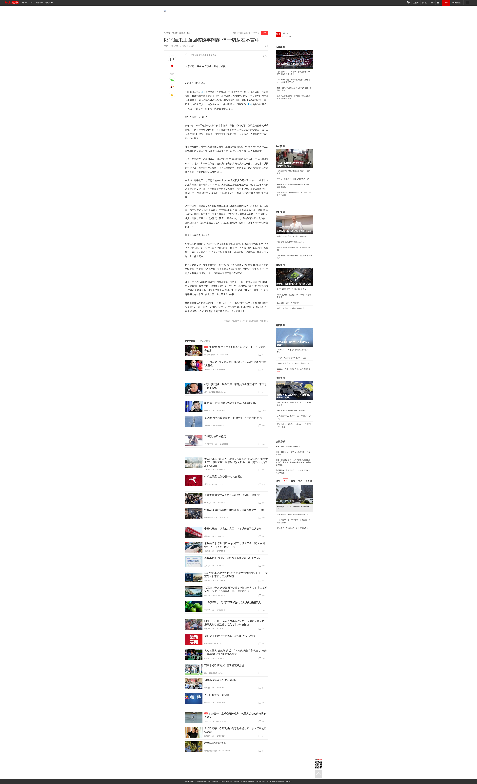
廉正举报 (281, 781)
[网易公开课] (416, 2)
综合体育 (182, 33)
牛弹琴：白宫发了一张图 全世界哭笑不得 (293, 179)
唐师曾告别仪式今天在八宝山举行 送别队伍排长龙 (232, 495)
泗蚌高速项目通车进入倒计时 (220, 680)
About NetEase (212, 781)
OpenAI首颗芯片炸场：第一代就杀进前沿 (293, 363)
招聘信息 (237, 781)
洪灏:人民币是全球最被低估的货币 (290, 308)
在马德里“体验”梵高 (215, 743)
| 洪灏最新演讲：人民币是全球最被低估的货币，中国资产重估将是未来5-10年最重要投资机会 (293, 462)
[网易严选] (424, 2)
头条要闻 (280, 146)
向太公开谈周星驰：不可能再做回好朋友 (292, 236)
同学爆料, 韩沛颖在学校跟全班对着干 (291, 242)
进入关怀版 (49, 3)
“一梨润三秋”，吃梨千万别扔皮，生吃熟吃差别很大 (232, 602)
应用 (31, 3)
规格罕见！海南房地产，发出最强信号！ (292, 528)
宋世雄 (249, 104)
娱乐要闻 (280, 212)
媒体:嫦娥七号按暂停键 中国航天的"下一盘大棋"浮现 (233, 417)
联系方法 (229, 781)
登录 (446, 3)
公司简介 (222, 781)
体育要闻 (280, 47)
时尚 (278, 481)
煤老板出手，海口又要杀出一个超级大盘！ (293, 515)
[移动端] (408, 2)
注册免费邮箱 (456, 3)
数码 (300, 481)
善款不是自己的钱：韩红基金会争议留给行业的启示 (232, 558)
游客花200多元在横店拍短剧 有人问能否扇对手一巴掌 (234, 510)
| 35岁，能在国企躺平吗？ (288, 446)
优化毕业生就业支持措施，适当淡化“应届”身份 (230, 635)
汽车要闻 (280, 378)
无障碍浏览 (39, 3)
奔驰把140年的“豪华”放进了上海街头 (291, 411)
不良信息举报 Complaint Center (266, 781)
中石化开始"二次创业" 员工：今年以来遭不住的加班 (232, 528)
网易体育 (175, 33)
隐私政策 (251, 781)
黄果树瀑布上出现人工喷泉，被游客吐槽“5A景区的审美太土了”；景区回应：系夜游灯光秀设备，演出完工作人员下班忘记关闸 (236, 462)
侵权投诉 (289, 781)
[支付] (432, 2)
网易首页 (25, 3)
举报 (266, 46)
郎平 (203, 92)
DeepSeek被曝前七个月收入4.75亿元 (291, 358)
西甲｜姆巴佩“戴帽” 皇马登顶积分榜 (224, 665)
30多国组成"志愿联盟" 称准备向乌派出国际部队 (230, 403)
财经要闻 (280, 265)
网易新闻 (285, 33)
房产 (285, 481)
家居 (293, 481)
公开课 (309, 481)
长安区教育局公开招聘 (216, 695)
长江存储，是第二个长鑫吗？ (288, 303)
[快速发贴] (172, 59)
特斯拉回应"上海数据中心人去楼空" (223, 476)
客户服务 (244, 781)
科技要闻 (280, 325)
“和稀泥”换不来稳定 (215, 436)
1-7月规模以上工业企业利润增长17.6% (292, 289)
